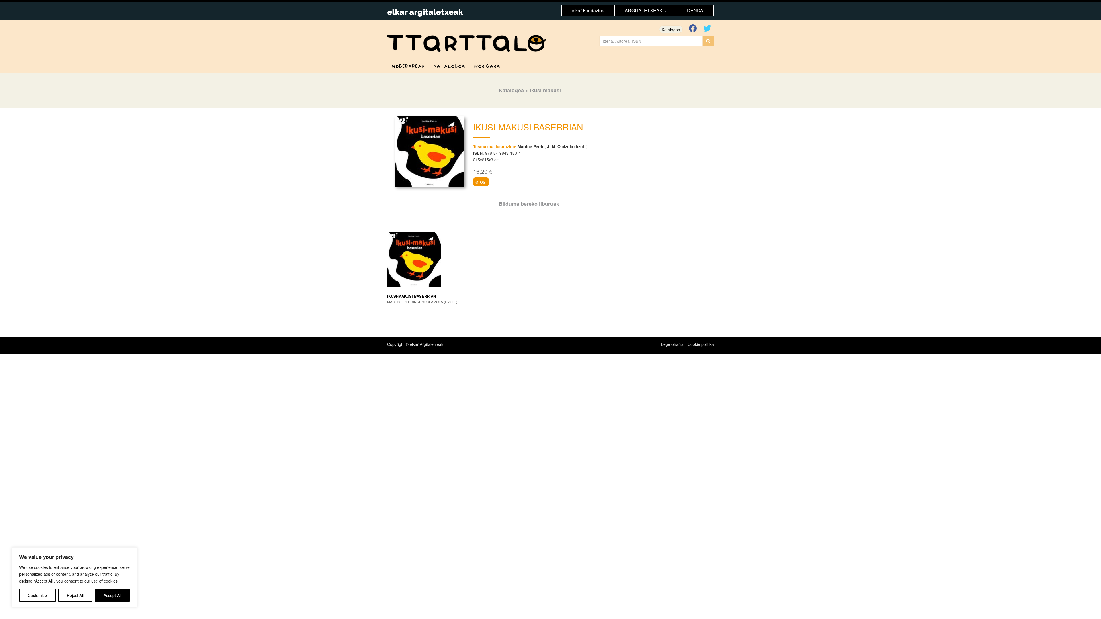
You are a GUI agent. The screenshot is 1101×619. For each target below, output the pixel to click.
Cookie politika (701, 344)
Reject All (75, 595)
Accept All (112, 595)
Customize (37, 595)
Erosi (481, 181)
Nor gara (487, 66)
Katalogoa (671, 29)
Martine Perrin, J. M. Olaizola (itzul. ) (553, 146)
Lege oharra (672, 344)
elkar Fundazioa (588, 10)
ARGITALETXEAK (644, 10)
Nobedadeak (408, 66)
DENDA (695, 10)
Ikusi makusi (545, 90)
